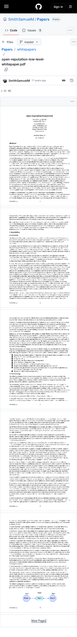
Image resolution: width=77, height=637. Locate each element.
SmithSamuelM (21, 19)
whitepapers (26, 49)
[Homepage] (38, 6)
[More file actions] (72, 101)
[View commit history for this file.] (71, 80)
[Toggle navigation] (6, 6)
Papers (43, 19)
